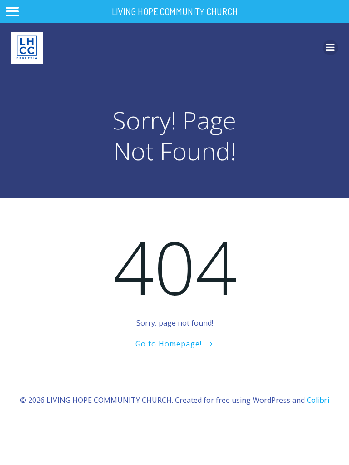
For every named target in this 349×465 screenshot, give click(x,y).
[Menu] (330, 47)
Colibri (318, 400)
